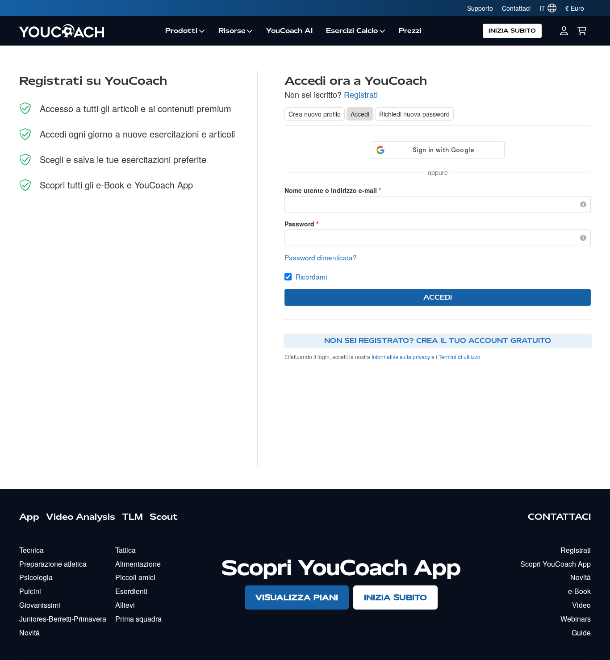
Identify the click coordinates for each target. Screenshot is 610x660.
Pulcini (30, 591)
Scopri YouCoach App (555, 564)
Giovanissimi (39, 605)
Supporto (480, 8)
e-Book (579, 591)
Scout (164, 516)
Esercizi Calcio (352, 30)
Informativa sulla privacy (401, 356)
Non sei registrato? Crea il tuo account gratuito (437, 340)
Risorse (232, 30)
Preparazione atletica (53, 564)
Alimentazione (138, 564)
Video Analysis (80, 516)
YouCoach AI (289, 30)
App (29, 516)
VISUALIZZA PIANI (296, 597)
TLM (132, 516)
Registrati (361, 94)
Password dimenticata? (320, 257)
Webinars (575, 619)
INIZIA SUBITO (512, 30)
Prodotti (181, 30)
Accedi (362, 113)
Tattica (125, 550)
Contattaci (516, 8)
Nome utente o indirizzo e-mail (332, 190)
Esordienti (131, 591)
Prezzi (410, 30)
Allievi (125, 605)
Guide (581, 632)
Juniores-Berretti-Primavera (62, 619)
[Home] (89, 31)
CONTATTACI (559, 516)
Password (301, 223)
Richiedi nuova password (414, 113)
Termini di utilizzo (459, 356)
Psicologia (36, 577)
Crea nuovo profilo (314, 113)
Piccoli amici (135, 577)
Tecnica (31, 550)
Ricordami (311, 276)
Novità (29, 632)
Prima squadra (138, 619)
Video (581, 605)
